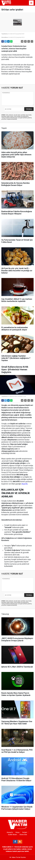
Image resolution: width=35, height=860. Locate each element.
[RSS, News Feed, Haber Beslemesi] (20, 842)
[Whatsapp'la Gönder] (11, 41)
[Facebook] (2, 41)
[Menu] (31, 2)
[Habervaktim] (6, 3)
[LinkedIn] (8, 41)
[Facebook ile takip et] (15, 842)
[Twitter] (5, 41)
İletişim (24, 832)
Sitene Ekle (23, 834)
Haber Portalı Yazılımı (19, 857)
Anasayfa (10, 832)
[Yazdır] (22, 41)
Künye (17, 832)
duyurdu (25, 484)
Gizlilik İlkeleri (12, 834)
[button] (25, 41)
